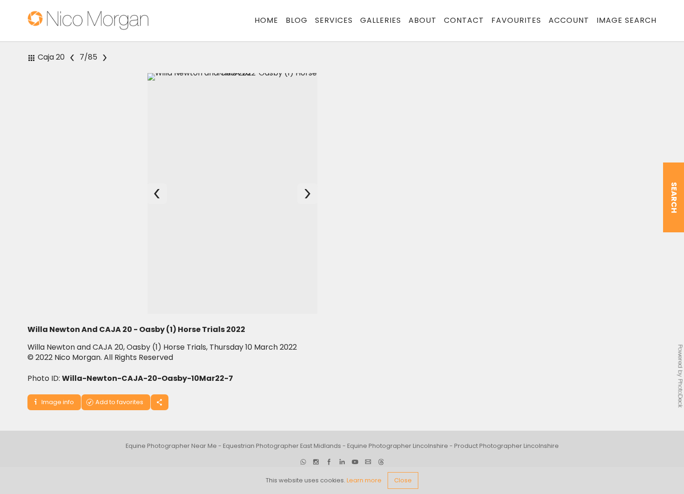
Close (403, 480)
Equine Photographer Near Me (171, 452)
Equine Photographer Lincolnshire (397, 452)
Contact (464, 20)
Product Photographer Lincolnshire (506, 452)
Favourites (516, 20)
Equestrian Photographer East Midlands (282, 452)
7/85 (88, 57)
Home (266, 20)
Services (334, 20)
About (422, 20)
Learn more (364, 480)
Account (569, 20)
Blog (297, 20)
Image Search (627, 20)
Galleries (380, 20)
